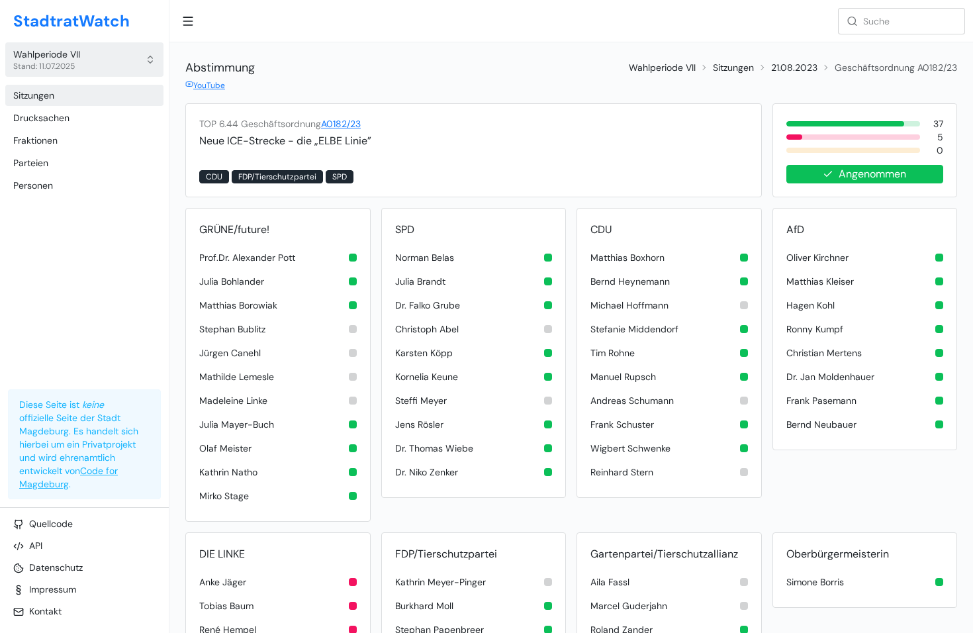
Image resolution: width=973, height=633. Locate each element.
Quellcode (51, 524)
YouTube (209, 85)
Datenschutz (56, 567)
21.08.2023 (794, 67)
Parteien (30, 163)
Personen (33, 185)
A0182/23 (341, 124)
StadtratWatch (71, 21)
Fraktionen (35, 140)
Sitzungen (33, 95)
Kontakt (45, 611)
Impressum (52, 589)
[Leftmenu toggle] (188, 21)
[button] (84, 59)
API (35, 546)
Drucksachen (41, 118)
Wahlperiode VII (662, 67)
